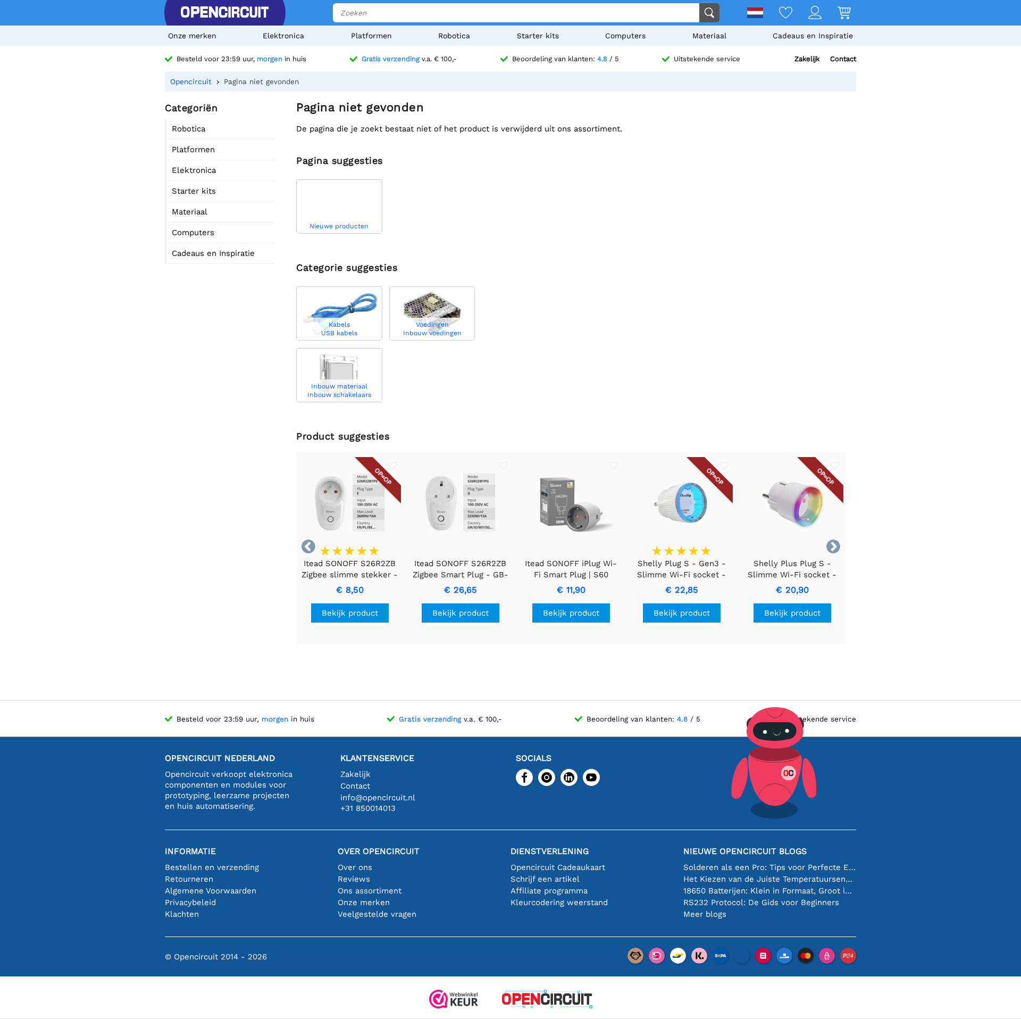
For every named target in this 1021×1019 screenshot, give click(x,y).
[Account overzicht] (807, 13)
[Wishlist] (777, 13)
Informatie (190, 851)
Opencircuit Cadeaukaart (557, 867)
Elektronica (283, 35)
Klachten (182, 914)
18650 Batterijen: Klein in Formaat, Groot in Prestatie (769, 891)
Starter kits (538, 35)
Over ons (355, 867)
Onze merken (192, 35)
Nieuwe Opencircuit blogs (745, 851)
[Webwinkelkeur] (453, 1000)
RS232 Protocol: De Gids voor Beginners (761, 902)
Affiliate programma (549, 891)
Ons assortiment (369, 891)
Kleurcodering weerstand (559, 902)
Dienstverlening (549, 851)
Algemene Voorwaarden (210, 891)
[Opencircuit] (224, 13)
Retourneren (189, 879)
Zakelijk (806, 59)
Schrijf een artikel (545, 879)
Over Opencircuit (379, 851)
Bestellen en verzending (212, 867)
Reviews (354, 879)
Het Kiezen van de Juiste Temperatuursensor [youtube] (769, 879)
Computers (625, 35)
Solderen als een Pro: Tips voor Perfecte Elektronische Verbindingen (769, 867)
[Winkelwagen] (836, 13)
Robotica (454, 35)
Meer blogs (704, 914)
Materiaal (709, 35)
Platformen (371, 35)
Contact (843, 59)
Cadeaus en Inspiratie (813, 35)
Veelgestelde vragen (377, 914)
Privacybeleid (190, 902)
